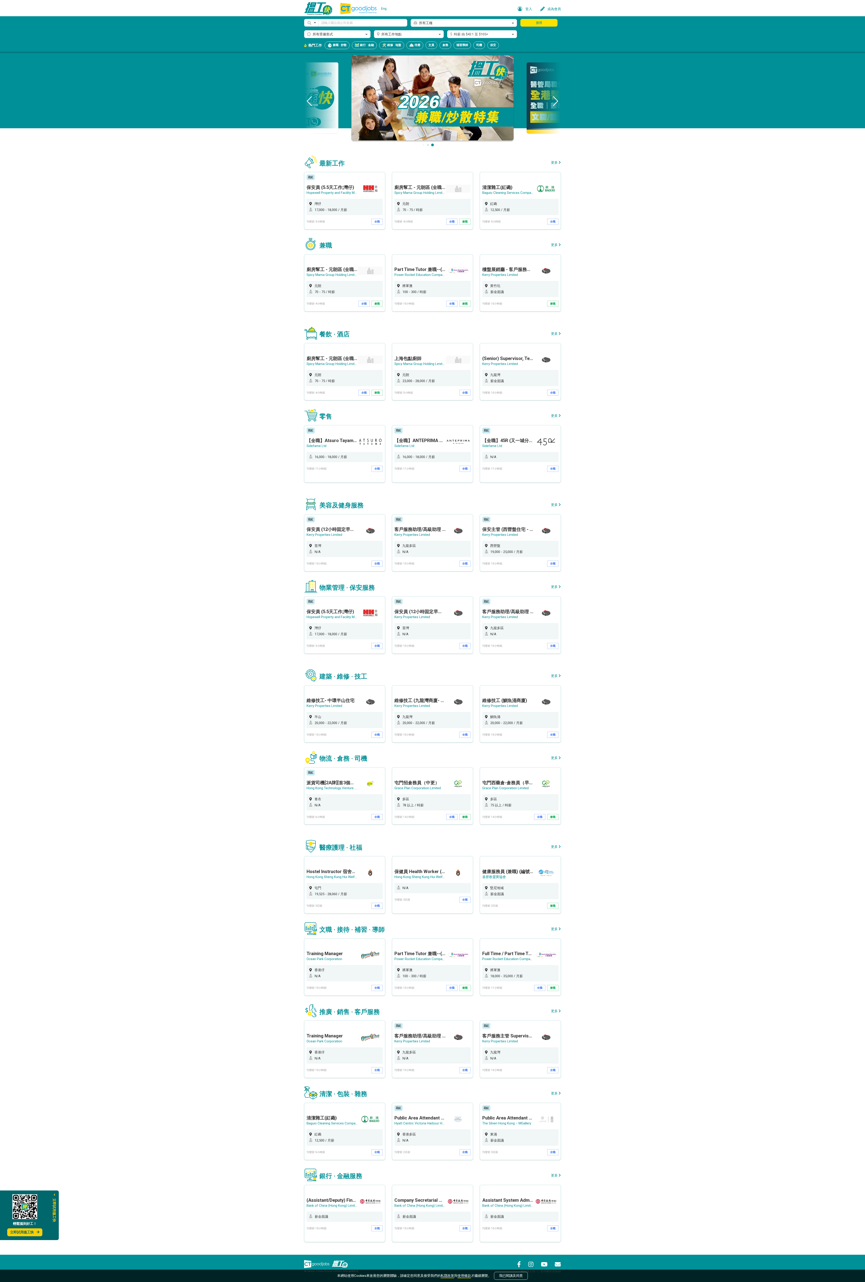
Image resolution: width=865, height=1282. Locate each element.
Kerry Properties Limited (500, 275)
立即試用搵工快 (22, 1232)
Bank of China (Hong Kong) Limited (333, 1206)
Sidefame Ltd (316, 446)
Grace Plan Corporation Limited (417, 788)
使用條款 (464, 1276)
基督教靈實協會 (494, 877)
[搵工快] (340, 1264)
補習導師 (462, 45)
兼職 (465, 221)
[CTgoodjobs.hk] (316, 1264)
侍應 (417, 45)
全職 (377, 221)
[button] (311, 23)
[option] (345, 200)
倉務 (445, 45)
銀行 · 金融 (366, 45)
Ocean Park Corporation (324, 959)
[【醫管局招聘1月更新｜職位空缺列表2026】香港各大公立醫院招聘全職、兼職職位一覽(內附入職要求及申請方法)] (432, 98)
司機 (479, 45)
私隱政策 (447, 1276)
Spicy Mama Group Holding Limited (420, 193)
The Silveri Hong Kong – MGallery (506, 1123)
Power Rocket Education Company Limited (426, 275)
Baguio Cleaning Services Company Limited (514, 193)
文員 (431, 45)
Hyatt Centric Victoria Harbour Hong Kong (425, 1123)
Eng (384, 9)
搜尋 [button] (539, 23)
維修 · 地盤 (394, 45)
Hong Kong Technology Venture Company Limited (343, 788)
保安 (493, 45)
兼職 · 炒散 (339, 45)
